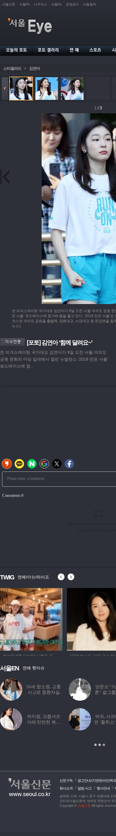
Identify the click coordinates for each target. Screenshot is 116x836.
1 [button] (95, 745)
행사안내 (103, 788)
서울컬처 (89, 4)
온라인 (104, 780)
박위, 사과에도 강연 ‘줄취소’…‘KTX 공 (82, 722)
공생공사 (72, 4)
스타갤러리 (12, 68)
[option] (31, 618)
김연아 (34, 68)
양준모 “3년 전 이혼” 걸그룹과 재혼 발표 (82, 692)
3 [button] (104, 745)
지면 (95, 780)
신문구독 (66, 780)
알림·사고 (85, 788)
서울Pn (24, 4)
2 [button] (99, 745)
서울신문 (8, 4)
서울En (56, 4)
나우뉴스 (40, 4)
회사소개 (66, 788)
